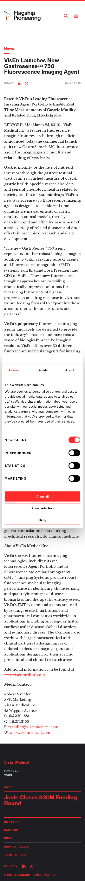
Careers (11, 830)
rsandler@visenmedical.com (33, 727)
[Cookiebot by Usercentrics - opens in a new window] (62, 358)
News (9, 48)
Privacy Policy (16, 846)
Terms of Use (15, 854)
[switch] (74, 452)
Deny (42, 520)
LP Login (11, 866)
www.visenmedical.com (24, 675)
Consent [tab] (15, 370)
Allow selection (42, 508)
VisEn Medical (16, 762)
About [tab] (69, 370)
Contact (11, 821)
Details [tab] (43, 370)
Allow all (42, 496)
